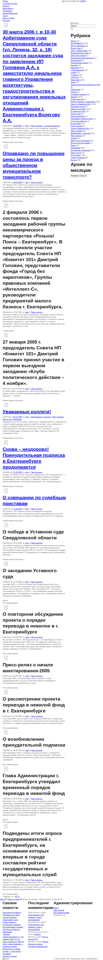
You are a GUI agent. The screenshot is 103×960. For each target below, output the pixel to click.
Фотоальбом (76, 124)
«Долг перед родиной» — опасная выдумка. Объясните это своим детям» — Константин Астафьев (13, 949)
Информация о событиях (41, 417)
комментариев (61, 913)
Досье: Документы (78, 46)
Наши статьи (76, 153)
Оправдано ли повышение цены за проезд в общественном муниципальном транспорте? (34, 165)
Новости (6, 6)
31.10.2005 (17, 472)
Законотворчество (10, 13)
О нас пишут (76, 155)
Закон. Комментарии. (79, 51)
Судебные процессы (51, 126)
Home (2, 899)
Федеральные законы (79, 63)
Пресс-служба (8, 18)
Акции (73, 82)
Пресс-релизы (36, 126)
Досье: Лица (76, 48)
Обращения (75, 90)
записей (59, 910)
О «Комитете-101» (10, 4)
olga (27, 126)
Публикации (7, 11)
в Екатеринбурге (77, 70)
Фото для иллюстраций (80, 143)
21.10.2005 (17, 509)
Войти (56, 908)
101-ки (73, 41)
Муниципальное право (80, 53)
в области (75, 75)
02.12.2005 (17, 417)
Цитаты (74, 160)
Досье (5, 16)
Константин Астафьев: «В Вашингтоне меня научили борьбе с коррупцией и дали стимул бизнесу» (12, 917)
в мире (73, 73)
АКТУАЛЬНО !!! (77, 43)
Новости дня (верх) (78, 109)
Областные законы (78, 56)
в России (74, 77)
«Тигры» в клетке (10, 956)
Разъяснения (76, 60)
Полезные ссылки (78, 107)
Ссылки (74, 138)
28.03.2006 (17, 182)
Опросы (74, 92)
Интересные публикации (80, 150)
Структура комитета (79, 121)
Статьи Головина (77, 158)
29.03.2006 (17, 126)
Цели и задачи (77, 126)
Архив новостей (77, 99)
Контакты (6, 21)
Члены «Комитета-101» (80, 128)
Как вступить (76, 114)
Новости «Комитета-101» (81, 104)
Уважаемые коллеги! (27, 411)
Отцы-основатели (78, 116)
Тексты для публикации (12, 419)
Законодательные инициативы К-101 (85, 85)
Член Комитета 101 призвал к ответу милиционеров (36, 917)
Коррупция (75, 68)
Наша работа (8, 8)
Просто (73, 145)
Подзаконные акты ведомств (82, 58)
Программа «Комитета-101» (82, 119)
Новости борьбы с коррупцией (83, 102)
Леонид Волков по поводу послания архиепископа (38, 944)
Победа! (37, 934)
